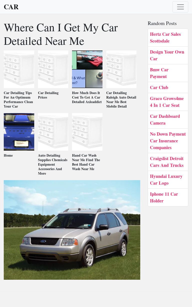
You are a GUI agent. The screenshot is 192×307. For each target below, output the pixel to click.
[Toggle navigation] (180, 7)
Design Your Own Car (167, 55)
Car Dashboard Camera (165, 119)
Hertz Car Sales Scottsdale (165, 37)
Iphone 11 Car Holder (164, 197)
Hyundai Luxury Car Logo (166, 179)
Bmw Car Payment (159, 73)
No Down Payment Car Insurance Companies (168, 141)
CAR (11, 7)
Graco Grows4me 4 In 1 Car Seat (167, 101)
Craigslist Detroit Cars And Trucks (167, 161)
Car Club (159, 87)
